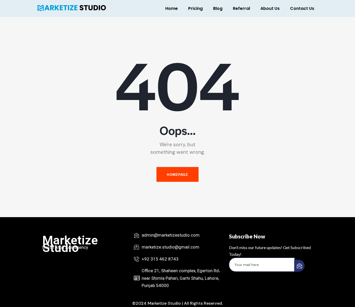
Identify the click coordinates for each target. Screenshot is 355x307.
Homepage (177, 174)
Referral (241, 8)
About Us (270, 8)
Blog (217, 8)
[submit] (299, 266)
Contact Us (302, 8)
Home (171, 8)
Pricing (195, 8)
